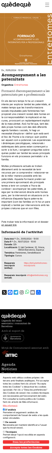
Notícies (9, 369)
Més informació (10, 405)
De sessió (10, 422)
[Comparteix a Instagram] (22, 292)
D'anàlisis (10, 409)
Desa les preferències (26, 442)
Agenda (8, 365)
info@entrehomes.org (37, 275)
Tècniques (11, 431)
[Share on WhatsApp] (27, 292)
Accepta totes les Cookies (26, 447)
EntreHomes (21, 84)
